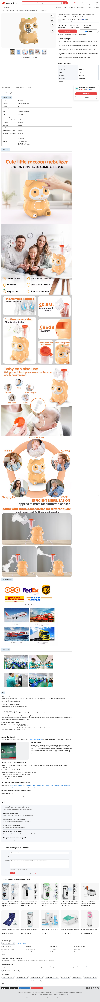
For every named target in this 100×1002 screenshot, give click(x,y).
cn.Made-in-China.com (63, 994)
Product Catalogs (22, 943)
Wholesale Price (58, 992)
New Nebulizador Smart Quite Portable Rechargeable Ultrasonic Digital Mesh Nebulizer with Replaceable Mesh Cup (70, 903)
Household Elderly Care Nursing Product (55, 967)
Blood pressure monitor (79, 946)
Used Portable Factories (22, 977)
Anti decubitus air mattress (7, 949)
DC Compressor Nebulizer (14, 787)
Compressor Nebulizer (15, 785)
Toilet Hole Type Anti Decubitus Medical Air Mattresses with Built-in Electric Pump (10, 931)
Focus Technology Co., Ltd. (39, 997)
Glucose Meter (24, 787)
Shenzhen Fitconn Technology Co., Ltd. (70, 19)
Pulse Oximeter (59, 785)
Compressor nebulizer (6, 946)
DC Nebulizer (29, 946)
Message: (7, 860)
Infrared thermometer (79, 951)
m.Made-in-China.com (53, 994)
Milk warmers (4, 951)
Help (72, 7)
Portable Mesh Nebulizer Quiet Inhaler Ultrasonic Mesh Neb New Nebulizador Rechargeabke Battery (10, 903)
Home (2, 10)
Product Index (75, 992)
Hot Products (20, 992)
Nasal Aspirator (53, 951)
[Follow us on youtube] (93, 988)
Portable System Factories (37, 977)
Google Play (14, 988)
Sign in (97, 4)
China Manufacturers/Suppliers (38, 992)
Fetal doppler (53, 949)
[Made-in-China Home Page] (9, 3)
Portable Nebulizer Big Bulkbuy (35, 981)
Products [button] (25, 3)
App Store (5, 988)
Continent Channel (67, 992)
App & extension (80, 7)
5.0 (81, 89)
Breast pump (77, 949)
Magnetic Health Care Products (10, 967)
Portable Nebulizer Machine (90, 977)
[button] (61, 3)
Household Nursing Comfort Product (11, 970)
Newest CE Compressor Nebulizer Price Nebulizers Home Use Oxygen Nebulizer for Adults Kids (70, 931)
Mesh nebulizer (53, 946)
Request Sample (82, 34)
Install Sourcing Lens (38, 988)
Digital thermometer (30, 949)
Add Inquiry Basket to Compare (29, 57)
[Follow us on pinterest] (95, 988)
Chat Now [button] (89, 31)
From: (8, 853)
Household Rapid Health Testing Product (76, 967)
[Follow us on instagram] (91, 988)
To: (9, 856)
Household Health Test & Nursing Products (36, 10)
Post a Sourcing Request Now (42, 873)
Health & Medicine (10, 10)
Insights (80, 992)
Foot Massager (39, 967)
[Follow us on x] (89, 988)
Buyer (65, 7)
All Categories (6, 7)
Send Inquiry (67, 31)
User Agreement (58, 997)
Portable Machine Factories (52, 977)
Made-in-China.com (44, 994)
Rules (97, 7)
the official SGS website (36, 739)
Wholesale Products (50, 992)
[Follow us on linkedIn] (98, 988)
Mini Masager (32, 787)
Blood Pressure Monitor (49, 785)
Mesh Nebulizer (25, 785)
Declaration (65, 997)
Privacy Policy (72, 997)
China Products (27, 992)
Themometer (4, 787)
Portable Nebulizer (77, 977)
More (2, 983)
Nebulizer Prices (6, 981)
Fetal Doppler (66, 785)
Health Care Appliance (21, 10)
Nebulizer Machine (65, 977)
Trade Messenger (24, 988)
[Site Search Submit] (65, 2)
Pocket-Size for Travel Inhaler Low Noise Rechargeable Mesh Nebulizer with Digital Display (29, 903)
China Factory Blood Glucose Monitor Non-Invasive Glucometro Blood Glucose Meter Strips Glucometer (49, 931)
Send (12, 873)
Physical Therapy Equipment (26, 967)
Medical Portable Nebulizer (19, 981)
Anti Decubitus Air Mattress (36, 785)
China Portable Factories (8, 977)
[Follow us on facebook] (87, 988)
